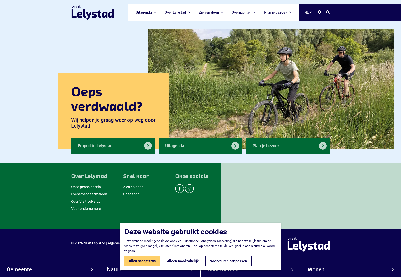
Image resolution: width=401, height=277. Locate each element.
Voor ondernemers (86, 209)
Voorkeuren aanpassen (228, 261)
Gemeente (19, 269)
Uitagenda (131, 194)
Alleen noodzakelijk (183, 261)
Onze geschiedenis (86, 187)
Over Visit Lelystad (86, 201)
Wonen (316, 269)
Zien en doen (133, 187)
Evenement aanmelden (89, 194)
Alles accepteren (142, 261)
